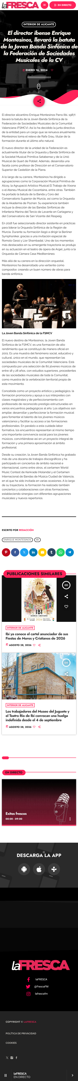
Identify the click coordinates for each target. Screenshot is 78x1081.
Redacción (26, 530)
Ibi (37, 539)
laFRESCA (29, 1022)
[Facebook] (16, 1058)
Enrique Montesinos (17, 539)
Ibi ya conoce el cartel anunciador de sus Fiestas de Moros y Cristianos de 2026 (37, 636)
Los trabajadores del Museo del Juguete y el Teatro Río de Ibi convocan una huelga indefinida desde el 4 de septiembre (37, 716)
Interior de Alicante (38, 24)
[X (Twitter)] (7, 1058)
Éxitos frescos (16, 813)
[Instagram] (11, 1058)
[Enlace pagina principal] (20, 5)
